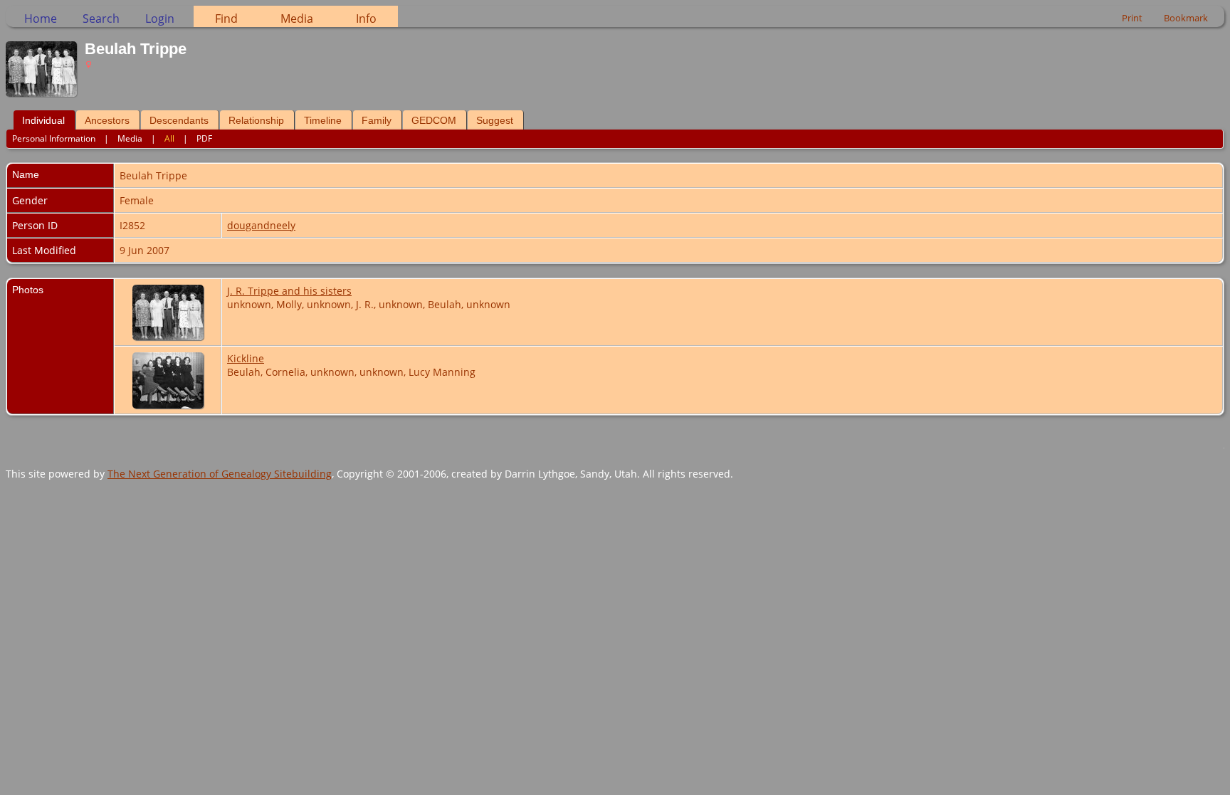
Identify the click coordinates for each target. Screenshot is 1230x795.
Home (40, 18)
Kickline (245, 358)
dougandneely (261, 225)
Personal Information (53, 138)
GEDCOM (433, 120)
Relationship (256, 120)
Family (376, 120)
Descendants (179, 120)
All (169, 138)
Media (296, 18)
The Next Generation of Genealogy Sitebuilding (219, 473)
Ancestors (107, 120)
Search (101, 18)
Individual (43, 120)
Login (159, 18)
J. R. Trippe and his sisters (289, 291)
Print (1132, 17)
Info (366, 18)
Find (226, 18)
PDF (204, 138)
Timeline (323, 120)
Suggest (494, 120)
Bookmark (1186, 17)
